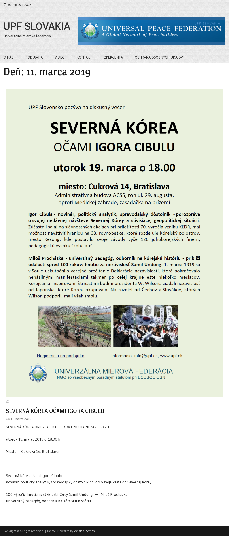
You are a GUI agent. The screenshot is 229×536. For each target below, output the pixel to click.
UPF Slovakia (37, 26)
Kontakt (84, 57)
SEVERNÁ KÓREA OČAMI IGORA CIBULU (55, 411)
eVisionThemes (84, 531)
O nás (8, 57)
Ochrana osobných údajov (159, 57)
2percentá (113, 57)
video (60, 57)
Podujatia (34, 57)
